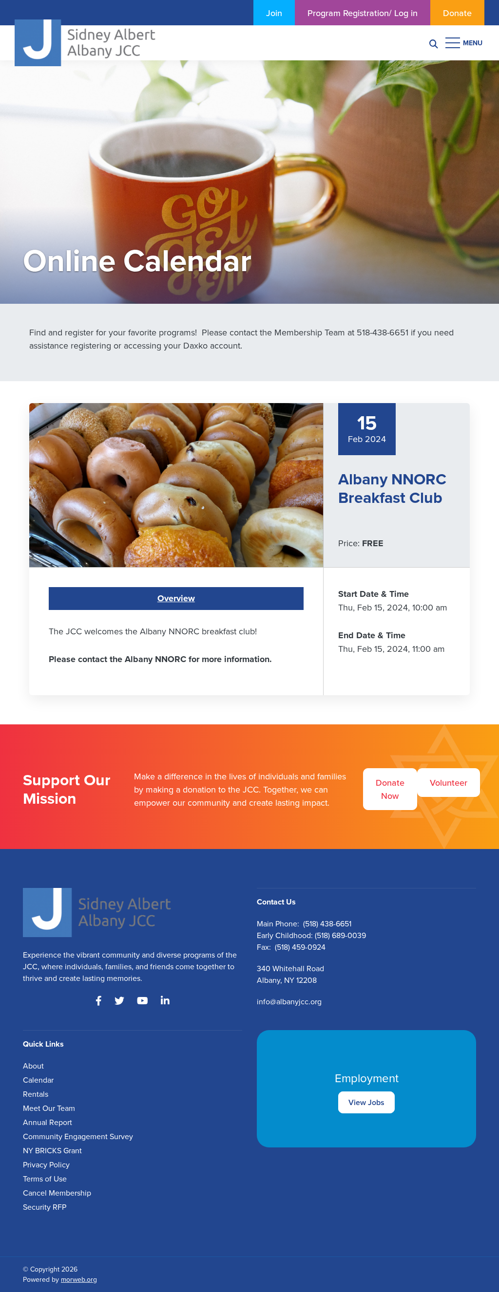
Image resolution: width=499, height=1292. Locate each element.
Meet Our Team (49, 1108)
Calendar (38, 1079)
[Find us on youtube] (142, 1001)
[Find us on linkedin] (165, 1001)
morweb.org (79, 1279)
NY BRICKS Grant (52, 1150)
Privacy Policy (46, 1164)
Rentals (35, 1094)
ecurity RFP (46, 1206)
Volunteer (448, 782)
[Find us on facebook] (99, 1001)
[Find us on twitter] (119, 1001)
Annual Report (47, 1122)
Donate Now (390, 789)
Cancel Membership (57, 1192)
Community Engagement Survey (78, 1136)
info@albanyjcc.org (289, 1001)
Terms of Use (45, 1178)
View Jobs (366, 1102)
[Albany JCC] (85, 42)
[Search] (433, 43)
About (33, 1065)
